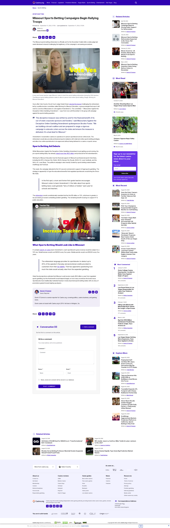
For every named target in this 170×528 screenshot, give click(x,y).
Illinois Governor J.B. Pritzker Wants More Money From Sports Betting (128, 53)
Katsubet (60, 488)
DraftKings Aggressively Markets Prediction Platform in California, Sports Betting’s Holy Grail (128, 419)
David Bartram (131, 383)
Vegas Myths (81, 2)
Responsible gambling (38, 493)
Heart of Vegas (62, 493)
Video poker (85, 490)
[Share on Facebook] (39, 37)
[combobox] (44, 467)
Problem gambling (129, 488)
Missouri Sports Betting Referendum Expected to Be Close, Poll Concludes (129, 40)
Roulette (84, 485)
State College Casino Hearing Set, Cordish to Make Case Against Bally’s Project (126, 273)
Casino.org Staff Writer (125, 143)
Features (108, 483)
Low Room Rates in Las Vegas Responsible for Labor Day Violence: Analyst (126, 290)
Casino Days (61, 483)
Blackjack (84, 488)
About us (36, 476)
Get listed (35, 481)
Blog (115, 2)
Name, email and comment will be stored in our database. (57, 380)
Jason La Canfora (105, 445)
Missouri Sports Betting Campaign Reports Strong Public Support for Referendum (129, 26)
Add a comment (88, 327)
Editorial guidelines (129, 490)
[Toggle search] (136, 2)
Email (68, 369)
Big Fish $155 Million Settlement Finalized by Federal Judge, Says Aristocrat (126, 322)
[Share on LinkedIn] (46, 37)
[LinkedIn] (93, 292)
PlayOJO (60, 490)
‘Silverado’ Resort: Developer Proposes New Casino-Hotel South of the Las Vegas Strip (129, 236)
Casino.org (124, 522)
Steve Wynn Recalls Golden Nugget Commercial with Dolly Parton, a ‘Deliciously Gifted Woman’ (129, 404)
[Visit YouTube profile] (54, 506)
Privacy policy (127, 483)
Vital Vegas (109, 2)
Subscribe (125, 173)
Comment (41, 348)
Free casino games (87, 481)
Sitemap (126, 485)
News (48, 2)
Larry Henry (122, 109)
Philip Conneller (128, 295)
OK (141, 526)
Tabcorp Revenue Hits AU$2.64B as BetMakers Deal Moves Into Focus (129, 378)
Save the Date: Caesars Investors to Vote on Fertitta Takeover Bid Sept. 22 (129, 195)
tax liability (61, 267)
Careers (35, 485)
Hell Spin (60, 485)
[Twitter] (89, 292)
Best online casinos (87, 478)
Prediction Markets (71, 2)
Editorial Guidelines (38, 488)
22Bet (59, 478)
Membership (36, 483)
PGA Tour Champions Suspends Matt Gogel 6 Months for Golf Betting (129, 208)
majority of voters (45, 250)
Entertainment (100, 2)
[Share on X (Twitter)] (50, 37)
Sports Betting (91, 2)
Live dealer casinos (87, 493)
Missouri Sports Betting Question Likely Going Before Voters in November (129, 67)
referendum (39, 195)
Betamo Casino (62, 481)
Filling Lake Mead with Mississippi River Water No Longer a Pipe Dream (126, 306)
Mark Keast (130, 395)
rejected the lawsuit (75, 104)
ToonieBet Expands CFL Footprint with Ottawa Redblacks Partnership (129, 391)
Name (40, 369)
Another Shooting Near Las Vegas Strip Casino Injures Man (125, 105)
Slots (83, 483)
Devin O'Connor (41, 30)
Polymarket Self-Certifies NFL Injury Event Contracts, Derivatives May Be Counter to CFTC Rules (129, 363)
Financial (53, 2)
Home (125, 478)
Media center (127, 493)
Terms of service (128, 481)
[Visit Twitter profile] (47, 506)
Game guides (86, 476)
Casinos (108, 481)
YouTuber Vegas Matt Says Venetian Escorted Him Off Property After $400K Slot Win (128, 221)
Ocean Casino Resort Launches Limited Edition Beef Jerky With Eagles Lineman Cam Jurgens (129, 252)
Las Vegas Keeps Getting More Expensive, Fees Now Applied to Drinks (127, 339)
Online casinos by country (131, 495)
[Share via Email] (53, 37)
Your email (117, 165)
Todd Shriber (130, 200)
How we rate (36, 490)
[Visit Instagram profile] (57, 506)
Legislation (61, 2)
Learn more (85, 526)
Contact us (35, 478)
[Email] (96, 292)
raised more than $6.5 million (65, 153)
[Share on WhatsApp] (43, 37)
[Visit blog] (61, 506)
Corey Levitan (130, 227)
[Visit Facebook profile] (50, 506)
